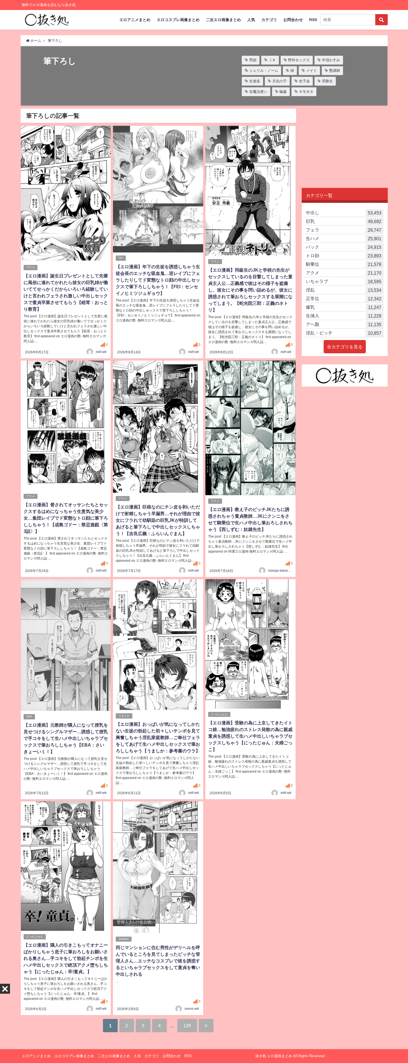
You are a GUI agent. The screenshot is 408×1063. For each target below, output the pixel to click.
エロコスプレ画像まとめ (178, 20)
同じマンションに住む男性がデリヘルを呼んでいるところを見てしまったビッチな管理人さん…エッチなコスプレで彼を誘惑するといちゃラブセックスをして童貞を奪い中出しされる (158, 960)
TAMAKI (124, 939)
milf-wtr (101, 352)
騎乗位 (343, 264)
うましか (124, 715)
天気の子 (279, 81)
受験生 (327, 81)
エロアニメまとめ (134, 20)
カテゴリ (269, 20)
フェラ (343, 230)
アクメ (30, 267)
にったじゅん (219, 714)
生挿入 (343, 315)
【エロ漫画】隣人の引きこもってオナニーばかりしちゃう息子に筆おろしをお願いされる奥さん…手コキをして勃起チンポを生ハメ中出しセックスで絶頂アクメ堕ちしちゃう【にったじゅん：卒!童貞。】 (66, 958)
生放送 (254, 81)
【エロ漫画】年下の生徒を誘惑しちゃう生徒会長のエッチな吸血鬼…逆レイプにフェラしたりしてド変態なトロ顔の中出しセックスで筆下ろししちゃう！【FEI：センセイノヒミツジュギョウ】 (158, 279)
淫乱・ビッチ (343, 333)
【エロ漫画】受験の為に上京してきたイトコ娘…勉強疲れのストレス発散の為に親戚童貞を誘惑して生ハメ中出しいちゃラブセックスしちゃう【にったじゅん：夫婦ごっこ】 (250, 736)
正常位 (343, 298)
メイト (311, 70)
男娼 (252, 60)
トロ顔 (343, 255)
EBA (29, 716)
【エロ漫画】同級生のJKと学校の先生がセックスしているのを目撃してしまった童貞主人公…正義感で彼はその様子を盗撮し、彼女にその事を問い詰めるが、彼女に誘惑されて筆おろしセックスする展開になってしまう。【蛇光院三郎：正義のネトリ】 (250, 290)
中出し (343, 212)
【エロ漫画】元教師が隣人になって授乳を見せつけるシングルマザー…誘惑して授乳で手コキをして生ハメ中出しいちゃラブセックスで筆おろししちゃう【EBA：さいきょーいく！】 (66, 738)
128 (187, 1025)
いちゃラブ (343, 281)
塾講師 (334, 70)
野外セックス (299, 60)
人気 (251, 20)
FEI (121, 258)
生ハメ (343, 238)
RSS (313, 20)
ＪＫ (272, 60)
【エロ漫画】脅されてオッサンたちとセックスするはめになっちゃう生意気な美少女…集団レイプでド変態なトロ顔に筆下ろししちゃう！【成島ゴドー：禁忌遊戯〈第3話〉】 (66, 517)
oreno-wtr (192, 1008)
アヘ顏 (343, 324)
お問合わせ (293, 20)
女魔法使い (258, 91)
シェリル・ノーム (263, 70)
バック (343, 247)
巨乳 (343, 221)
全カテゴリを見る (344, 346)
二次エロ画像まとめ (223, 20)
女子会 (304, 81)
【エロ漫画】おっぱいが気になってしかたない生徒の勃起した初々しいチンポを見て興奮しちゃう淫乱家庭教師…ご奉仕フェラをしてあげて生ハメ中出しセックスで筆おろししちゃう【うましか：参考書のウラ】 (158, 737)
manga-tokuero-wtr (282, 570)
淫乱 (343, 290)
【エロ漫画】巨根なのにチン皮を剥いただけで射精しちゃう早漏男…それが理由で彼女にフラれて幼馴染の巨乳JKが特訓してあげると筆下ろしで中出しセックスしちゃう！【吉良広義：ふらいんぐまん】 (158, 520)
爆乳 (343, 307)
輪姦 (283, 91)
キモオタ (306, 91)
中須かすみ (331, 60)
